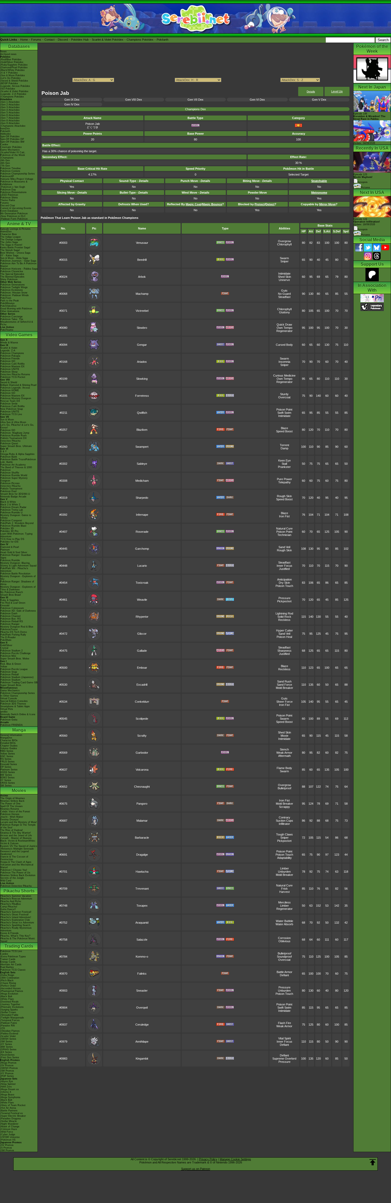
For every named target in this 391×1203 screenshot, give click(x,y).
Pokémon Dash (8, 613)
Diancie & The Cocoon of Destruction (14, 858)
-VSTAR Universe (10, 1137)
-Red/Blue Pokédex (11, 59)
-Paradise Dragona (10, 1118)
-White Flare (7, 999)
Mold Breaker (284, 687)
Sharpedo (142, 497)
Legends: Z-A (7, 350)
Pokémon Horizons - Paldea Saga (19, 268)
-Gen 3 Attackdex (10, 107)
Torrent (284, 445)
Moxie (284, 735)
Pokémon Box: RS (10, 618)
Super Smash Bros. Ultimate (16, 446)
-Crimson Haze (8, 1129)
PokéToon (5, 298)
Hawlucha (142, 871)
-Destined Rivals (9, 1001)
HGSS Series (7, 772)
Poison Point (284, 409)
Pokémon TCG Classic (13, 970)
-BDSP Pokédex (9, 83)
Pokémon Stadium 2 (11, 650)
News (3, 51)
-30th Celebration (9, 977)
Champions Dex (195, 109)
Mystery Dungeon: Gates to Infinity (15, 516)
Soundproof (284, 956)
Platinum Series (9, 769)
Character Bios (8, 234)
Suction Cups (284, 820)
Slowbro (142, 327)
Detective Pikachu (10, 441)
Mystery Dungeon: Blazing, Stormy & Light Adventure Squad (18, 564)
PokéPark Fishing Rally (13, 634)
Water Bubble (284, 921)
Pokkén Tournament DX (13, 438)
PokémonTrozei (9, 629)
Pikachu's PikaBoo (10, 904)
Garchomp (142, 548)
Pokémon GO (7, 361)
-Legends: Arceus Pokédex (15, 86)
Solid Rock (284, 616)
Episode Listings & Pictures (15, 229)
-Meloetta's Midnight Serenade (17, 848)
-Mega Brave (7, 1094)
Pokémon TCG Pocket (12, 377)
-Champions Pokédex (12, 96)
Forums (36, 39)
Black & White (8, 502)
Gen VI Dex (257, 99)
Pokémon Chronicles (11, 271)
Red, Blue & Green (10, 664)
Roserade (142, 531)
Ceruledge (142, 1024)
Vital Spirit (284, 1038)
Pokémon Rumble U (11, 512)
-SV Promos (7, 1065)
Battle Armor (284, 972)
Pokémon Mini (8, 656)
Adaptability (284, 857)
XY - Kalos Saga (9, 255)
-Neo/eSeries (7, 1054)
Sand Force (284, 684)
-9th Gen (5, 160)
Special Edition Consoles (14, 701)
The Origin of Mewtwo (12, 798)
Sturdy (284, 394)
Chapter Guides (9, 745)
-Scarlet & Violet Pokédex (14, 91)
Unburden (284, 871)
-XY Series (6, 1044)
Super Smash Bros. (11, 685)
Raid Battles (7, 967)
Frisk (284, 888)
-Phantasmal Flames (11, 991)
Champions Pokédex (140, 39)
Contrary (284, 817)
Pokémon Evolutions (11, 290)
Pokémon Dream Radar (13, 507)
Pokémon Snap (8, 672)
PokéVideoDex (8, 306)
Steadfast (284, 296)
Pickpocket (284, 601)
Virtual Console (8, 698)
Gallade (142, 650)
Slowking (142, 378)
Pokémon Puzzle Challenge (15, 653)
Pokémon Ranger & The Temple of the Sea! (18, 826)
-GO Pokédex (7, 88)
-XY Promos (7, 1073)
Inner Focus (284, 565)
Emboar (142, 667)
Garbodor (142, 752)
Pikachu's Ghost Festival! (14, 914)
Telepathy (284, 482)
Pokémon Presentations (13, 192)
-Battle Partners (9, 1110)
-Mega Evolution (9, 993)
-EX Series (6, 1052)
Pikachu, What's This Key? (15, 936)
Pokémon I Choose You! (13, 870)
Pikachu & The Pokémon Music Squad (17, 939)
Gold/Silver (6, 645)
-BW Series (6, 1047)
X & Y (3, 451)
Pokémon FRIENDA (11, 725)
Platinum (5, 549)
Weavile (142, 599)
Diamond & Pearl (9, 547)
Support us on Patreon (195, 1168)
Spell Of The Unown (11, 806)
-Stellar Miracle (8, 1121)
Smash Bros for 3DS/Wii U (15, 494)
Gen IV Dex (72, 104)
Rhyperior (142, 616)
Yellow (3, 666)
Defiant (284, 975)
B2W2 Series (7, 777)
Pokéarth (162, 39)
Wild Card (5, 880)
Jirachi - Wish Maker (11, 817)
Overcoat (284, 397)
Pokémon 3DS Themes (13, 703)
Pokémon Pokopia (10, 356)
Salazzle (141, 939)
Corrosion (284, 938)
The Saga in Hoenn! (11, 245)
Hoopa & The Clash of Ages (15, 862)
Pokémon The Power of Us (15, 872)
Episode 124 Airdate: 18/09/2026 (366, 222)
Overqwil (142, 1007)
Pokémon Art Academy (13, 464)
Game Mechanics (10, 149)
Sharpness (284, 650)
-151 (2, 1028)
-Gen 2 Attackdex (10, 104)
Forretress (142, 395)
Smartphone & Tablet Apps (15, 706)
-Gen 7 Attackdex (10, 118)
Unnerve (284, 279)
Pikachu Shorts (19, 891)
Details (311, 91)
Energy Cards (7, 962)
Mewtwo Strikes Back (12, 801)
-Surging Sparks (9, 1009)
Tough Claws (284, 834)
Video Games (19, 334)
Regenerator (284, 330)
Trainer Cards (7, 959)
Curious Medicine (284, 375)
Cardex (4, 144)
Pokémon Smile (9, 403)
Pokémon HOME (9, 390)
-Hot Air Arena (8, 1108)
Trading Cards (19, 946)
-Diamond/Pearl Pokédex (14, 67)
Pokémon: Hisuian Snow (13, 292)
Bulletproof (284, 788)
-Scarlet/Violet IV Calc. (13, 152)
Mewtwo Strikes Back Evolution (17, 875)
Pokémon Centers (10, 171)
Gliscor (142, 633)
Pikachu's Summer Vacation (15, 896)
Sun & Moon (7, 419)
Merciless (284, 902)
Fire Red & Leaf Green (12, 603)
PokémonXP (7, 176)
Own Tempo (284, 327)
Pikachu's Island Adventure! (15, 917)
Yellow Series (7, 753)
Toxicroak (142, 582)
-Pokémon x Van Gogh (12, 187)
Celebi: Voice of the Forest (15, 811)
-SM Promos (7, 1070)
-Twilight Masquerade (12, 1017)
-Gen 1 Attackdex (10, 102)
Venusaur (142, 242)
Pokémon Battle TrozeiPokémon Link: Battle (18, 460)
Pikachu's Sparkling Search (15, 925)
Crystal (4, 648)
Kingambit (142, 1058)
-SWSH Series (8, 1039)
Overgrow (284, 241)
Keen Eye (284, 460)
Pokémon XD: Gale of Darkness (18, 610)
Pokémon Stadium (10, 680)
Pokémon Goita (8, 719)
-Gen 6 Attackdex (10, 115)
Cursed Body (284, 344)
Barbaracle (142, 837)
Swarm (284, 258)
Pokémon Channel (10, 616)
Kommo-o (142, 956)
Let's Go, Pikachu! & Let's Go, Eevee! (17, 426)
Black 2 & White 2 (10, 504)
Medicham (142, 480)
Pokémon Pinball (9, 674)
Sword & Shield (8, 382)
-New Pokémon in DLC (13, 216)
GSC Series (6, 756)
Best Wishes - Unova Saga (15, 252)
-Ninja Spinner (8, 1084)
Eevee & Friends (9, 933)
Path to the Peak (9, 300)
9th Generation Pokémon (14, 213)
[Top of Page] (372, 1162)
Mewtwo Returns (9, 809)
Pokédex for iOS (9, 541)
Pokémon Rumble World (13, 475)
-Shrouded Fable (9, 1015)
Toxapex (142, 905)
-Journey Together (10, 1004)
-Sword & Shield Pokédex (14, 80)
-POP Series (7, 1076)
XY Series (5, 780)
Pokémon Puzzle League (14, 669)
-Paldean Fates (8, 1023)
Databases (19, 46)
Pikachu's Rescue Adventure (16, 898)
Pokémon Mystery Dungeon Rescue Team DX (15, 399)
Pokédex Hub (80, 39)
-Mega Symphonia (10, 1097)
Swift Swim (284, 412)
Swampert (141, 446)
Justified (284, 568)
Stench (284, 749)
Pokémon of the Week (12, 155)
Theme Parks (7, 200)
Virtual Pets (6, 709)
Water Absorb (284, 924)
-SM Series (6, 1041)
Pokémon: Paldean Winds (14, 295)
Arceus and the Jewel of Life (16, 835)
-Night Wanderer (9, 1124)
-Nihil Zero (6, 1086)
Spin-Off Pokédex (10, 136)
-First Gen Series (9, 1057)
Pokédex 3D (7, 528)
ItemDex (5, 128)
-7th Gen (5, 165)
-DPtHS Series (8, 1049)
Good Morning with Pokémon (16, 308)
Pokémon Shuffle (9, 472)
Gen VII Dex (195, 99)
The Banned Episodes (12, 276)
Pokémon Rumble (10, 560)
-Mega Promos (8, 1062)
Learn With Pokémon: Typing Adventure (16, 535)
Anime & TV (19, 223)
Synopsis (362, 229)
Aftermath (284, 755)
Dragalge (142, 854)
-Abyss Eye (6, 1081)
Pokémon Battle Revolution (15, 573)
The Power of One (10, 803)
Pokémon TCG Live (11, 414)
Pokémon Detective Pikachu (16, 886)
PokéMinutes (7, 303)
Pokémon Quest (9, 443)
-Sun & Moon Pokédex (12, 75)
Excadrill (141, 684)
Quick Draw (284, 324)
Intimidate (284, 273)
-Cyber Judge (7, 1134)
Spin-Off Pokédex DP (12, 139)
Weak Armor (284, 752)
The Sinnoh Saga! (10, 250)
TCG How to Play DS (12, 539)
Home (24, 39)
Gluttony (284, 312)
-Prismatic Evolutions (12, 1007)
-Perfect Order (8, 985)
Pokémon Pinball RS (11, 621)
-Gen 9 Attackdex (10, 123)
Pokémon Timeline (10, 168)
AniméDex (6, 231)
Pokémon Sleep (9, 371)
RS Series (5, 759)
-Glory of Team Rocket (13, 1105)
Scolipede (142, 718)
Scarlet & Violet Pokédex (107, 39)
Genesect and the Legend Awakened (14, 852)
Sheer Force (284, 701)
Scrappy (284, 806)
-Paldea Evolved (9, 1033)
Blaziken (141, 429)
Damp (284, 448)
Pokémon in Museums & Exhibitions (13, 183)
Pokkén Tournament (11, 488)
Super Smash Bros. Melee (14, 658)
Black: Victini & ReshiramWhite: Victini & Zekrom (18, 842)
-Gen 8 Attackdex (10, 120)
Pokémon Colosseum (12, 608)
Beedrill (142, 259)
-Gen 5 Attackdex (10, 112)
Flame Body (284, 768)
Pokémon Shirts (9, 197)
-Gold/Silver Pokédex (11, 62)
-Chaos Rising (8, 983)
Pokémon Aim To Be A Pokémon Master (18, 264)
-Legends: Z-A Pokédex (13, 94)
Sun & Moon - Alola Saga (14, 258)
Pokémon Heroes (9, 814)
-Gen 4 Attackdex (10, 110)
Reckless (284, 619)
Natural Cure (284, 528)
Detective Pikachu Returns (15, 374)
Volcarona (142, 769)
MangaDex (6, 737)
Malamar (142, 820)
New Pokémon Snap (11, 409)
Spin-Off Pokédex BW (12, 141)
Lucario (142, 565)
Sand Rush (284, 681)
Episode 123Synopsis (362, 178)
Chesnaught (142, 786)
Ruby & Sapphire (9, 600)
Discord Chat (7, 205)
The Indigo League (10, 237)
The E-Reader (8, 637)
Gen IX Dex (72, 99)
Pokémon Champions (12, 353)
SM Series (6, 785)
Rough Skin (284, 496)
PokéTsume (6, 330)
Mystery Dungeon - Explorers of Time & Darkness (18, 588)
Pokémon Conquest (11, 520)
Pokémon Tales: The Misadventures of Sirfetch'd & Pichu (16, 322)
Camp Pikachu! (8, 906)
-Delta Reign (7, 975)
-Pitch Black (7, 980)
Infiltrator (284, 823)
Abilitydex (5, 134)
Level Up (337, 91)
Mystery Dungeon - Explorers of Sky (18, 577)
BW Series (6, 775)
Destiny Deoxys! (9, 819)
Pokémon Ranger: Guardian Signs (15, 556)
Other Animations (9, 311)
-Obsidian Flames (10, 1031)
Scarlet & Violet (8, 348)
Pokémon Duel (8, 491)
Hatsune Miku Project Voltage (16, 179)
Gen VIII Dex (133, 99)
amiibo (3, 711)
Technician (284, 534)
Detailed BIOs (8, 743)
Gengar (142, 344)
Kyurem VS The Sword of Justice (18, 846)
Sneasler (142, 990)
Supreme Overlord (284, 1058)
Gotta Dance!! (8, 909)
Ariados (142, 361)
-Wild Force (6, 1132)
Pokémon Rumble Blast (13, 525)
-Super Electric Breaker (13, 1116)
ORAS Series (7, 783)
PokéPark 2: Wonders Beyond (17, 523)
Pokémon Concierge (11, 316)
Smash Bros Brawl (10, 595)
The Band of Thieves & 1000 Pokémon (16, 468)
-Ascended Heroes (10, 988)
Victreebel (142, 310)
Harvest (284, 891)
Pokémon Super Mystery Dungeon (14, 479)
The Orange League (11, 239)
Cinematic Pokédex (11, 147)
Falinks (142, 973)
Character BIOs (9, 740)
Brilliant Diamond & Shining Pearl (18, 385)
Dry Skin (284, 582)
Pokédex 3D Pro (9, 531)
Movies (19, 790)
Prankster (284, 466)
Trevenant (142, 888)
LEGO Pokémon (9, 195)
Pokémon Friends (10, 358)
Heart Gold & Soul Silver (13, 552)
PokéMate (5, 640)
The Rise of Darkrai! (11, 830)
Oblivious (284, 941)
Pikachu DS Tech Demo (13, 632)
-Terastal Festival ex (11, 1113)
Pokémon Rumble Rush (13, 435)
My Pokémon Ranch (11, 592)
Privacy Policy (208, 1159)
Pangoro (141, 803)
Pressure (284, 598)
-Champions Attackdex (13, 126)
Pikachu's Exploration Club (15, 920)
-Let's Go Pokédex (10, 78)
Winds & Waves (9, 342)
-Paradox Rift (7, 1025)
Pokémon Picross (10, 483)
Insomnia (284, 361)
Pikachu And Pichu (10, 901)
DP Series (5, 767)
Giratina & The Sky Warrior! (15, 832)
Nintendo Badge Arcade (13, 496)
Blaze (284, 428)
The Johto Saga (9, 242)
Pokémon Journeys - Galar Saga (18, 260)
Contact (49, 39)
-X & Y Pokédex (9, 72)
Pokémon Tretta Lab (11, 510)
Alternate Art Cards (11, 964)
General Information (11, 735)
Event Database (9, 211)
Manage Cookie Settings (235, 1159)
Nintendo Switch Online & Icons (17, 714)
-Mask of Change (9, 1126)
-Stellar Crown (8, 1012)
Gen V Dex (319, 99)
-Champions (7, 157)
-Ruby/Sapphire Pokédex (14, 64)
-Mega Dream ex (9, 1089)
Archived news (8, 54)
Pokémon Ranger (9, 624)
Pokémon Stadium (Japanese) (17, 677)
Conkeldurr (142, 701)
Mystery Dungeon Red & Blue (16, 626)
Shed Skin (284, 276)
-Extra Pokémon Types (13, 956)
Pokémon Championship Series (17, 173)
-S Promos (6, 1147)
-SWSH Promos (9, 1068)
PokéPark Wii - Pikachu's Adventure (14, 569)
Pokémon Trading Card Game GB (19, 682)
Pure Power (284, 479)
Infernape (142, 514)
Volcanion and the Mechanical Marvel (16, 866)
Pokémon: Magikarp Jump (14, 433)
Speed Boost (284, 431)
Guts (284, 290)
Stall (284, 463)
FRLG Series (7, 761)
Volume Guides (8, 748)
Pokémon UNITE (9, 369)
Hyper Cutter (284, 630)
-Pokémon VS (7, 1139)
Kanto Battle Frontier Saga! (15, 247)
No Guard (284, 293)
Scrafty (142, 735)
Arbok (142, 276)
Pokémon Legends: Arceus (15, 387)
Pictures (365, 187)
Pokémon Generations (12, 284)
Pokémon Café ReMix (12, 363)
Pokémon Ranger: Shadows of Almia (17, 583)
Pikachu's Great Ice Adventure (17, 922)
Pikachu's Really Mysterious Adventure (16, 929)
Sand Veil (284, 547)
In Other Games (9, 695)
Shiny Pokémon (9, 279)
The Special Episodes (12, 274)
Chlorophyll (284, 244)
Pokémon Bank (8, 456)
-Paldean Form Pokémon (14, 218)
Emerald (4, 605)
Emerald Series (8, 764)
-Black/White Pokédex (12, 70)
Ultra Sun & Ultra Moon (13, 422)
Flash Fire (284, 1023)
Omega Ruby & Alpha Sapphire (17, 454)
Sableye (142, 463)
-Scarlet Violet (8, 1036)
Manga (19, 730)
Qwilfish (142, 412)
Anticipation (284, 579)
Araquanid (141, 922)
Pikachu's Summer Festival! (15, 912)
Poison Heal (284, 636)
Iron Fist (284, 516)
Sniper (284, 261)
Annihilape (141, 1041)
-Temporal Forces (10, 1020)
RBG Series (6, 751)
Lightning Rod (284, 613)
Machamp (142, 293)
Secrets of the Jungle (12, 878)
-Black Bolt (6, 996)
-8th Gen (5, 163)
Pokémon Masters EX (12, 366)
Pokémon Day (8, 189)
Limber (284, 868)
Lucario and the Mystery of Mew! (18, 822)
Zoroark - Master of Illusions (16, 838)
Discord (63, 39)
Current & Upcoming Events (15, 208)
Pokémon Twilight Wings (14, 287)
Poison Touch (284, 585)
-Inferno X (5, 1092)
